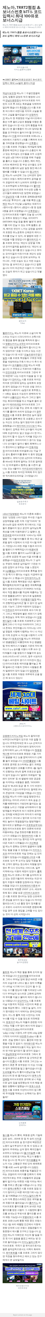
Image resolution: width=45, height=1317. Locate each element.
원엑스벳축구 (14, 1188)
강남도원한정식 (13, 100)
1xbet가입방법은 (11, 514)
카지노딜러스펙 (30, 1195)
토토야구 (10, 1022)
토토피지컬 (17, 638)
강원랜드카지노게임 (13, 736)
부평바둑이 (28, 1217)
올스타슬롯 (29, 1153)
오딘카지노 (22, 1000)
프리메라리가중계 (29, 885)
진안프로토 (11, 372)
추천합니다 (25, 107)
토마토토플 (11, 1252)
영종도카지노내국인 (15, 344)
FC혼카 (13, 1061)
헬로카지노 (8, 333)
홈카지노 (33, 1203)
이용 (14, 136)
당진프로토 (19, 560)
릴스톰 (6, 1135)
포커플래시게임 (20, 365)
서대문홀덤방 (29, 761)
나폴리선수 (15, 397)
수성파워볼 (22, 975)
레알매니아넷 (28, 857)
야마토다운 (29, 1043)
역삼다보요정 (9, 93)
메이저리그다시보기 (27, 426)
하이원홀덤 (32, 1160)
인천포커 (9, 610)
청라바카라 (27, 835)
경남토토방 (11, 1054)
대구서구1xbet (12, 1029)
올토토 (6, 972)
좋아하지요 (32, 239)
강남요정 (9, 196)
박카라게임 (15, 404)
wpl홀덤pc (10, 571)
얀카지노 (16, 379)
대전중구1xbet (27, 1036)
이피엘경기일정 (28, 599)
